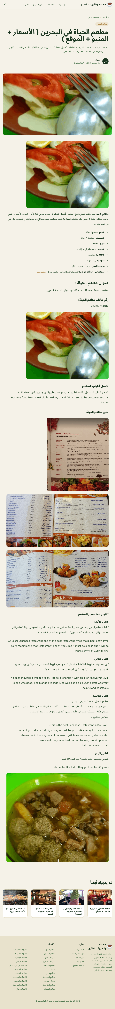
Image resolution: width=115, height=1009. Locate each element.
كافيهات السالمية (20, 985)
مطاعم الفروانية (49, 977)
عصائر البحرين (49, 981)
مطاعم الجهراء (49, 989)
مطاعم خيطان (21, 961)
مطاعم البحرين (93, 17)
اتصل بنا (25, 4)
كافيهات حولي (21, 989)
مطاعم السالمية (49, 965)
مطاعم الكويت (49, 949)
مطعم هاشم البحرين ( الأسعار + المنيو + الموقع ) (72, 911)
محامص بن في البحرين (18, 965)
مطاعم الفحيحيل (20, 973)
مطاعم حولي (50, 973)
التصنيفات (50, 4)
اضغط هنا (41, 271)
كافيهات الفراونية (20, 949)
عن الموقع (37, 4)
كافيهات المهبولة (20, 977)
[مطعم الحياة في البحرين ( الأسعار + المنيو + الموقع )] (57, 174)
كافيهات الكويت (49, 957)
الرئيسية (62, 4)
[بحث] (5, 4)
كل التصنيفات (78, 953)
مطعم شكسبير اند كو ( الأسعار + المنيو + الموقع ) (44, 911)
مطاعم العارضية (49, 985)
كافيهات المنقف (20, 981)
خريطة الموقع (78, 965)
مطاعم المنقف (21, 969)
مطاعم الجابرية (21, 957)
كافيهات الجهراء (20, 953)
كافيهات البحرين (48, 961)
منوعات (52, 969)
